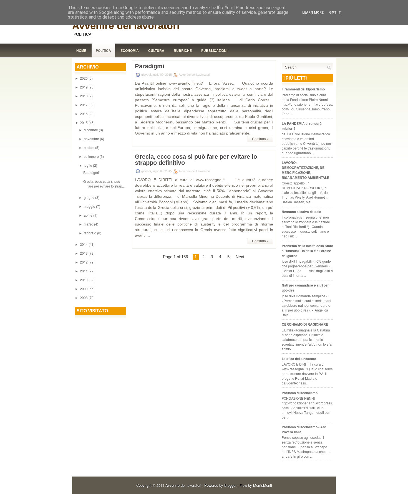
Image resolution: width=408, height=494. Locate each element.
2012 (84, 262)
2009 (84, 288)
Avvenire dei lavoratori (126, 25)
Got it (335, 12)
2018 (84, 95)
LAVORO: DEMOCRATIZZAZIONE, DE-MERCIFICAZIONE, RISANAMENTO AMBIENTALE (305, 170)
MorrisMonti (262, 485)
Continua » (260, 139)
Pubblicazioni (214, 50)
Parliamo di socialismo (300, 392)
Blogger (230, 485)
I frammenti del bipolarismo (303, 89)
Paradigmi (91, 172)
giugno (89, 197)
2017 (84, 104)
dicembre (91, 129)
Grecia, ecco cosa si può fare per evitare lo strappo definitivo (196, 160)
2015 (84, 122)
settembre (92, 156)
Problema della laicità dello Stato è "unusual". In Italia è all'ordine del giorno (307, 250)
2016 (84, 113)
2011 (84, 270)
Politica (103, 50)
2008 (84, 297)
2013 (84, 253)
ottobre (89, 147)
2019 (84, 87)
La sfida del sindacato (299, 358)
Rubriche (183, 50)
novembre (92, 138)
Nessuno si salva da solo (301, 211)
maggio (90, 206)
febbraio (90, 232)
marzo (89, 224)
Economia (129, 50)
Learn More (313, 12)
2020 (84, 78)
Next (240, 256)
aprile (88, 215)
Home (81, 50)
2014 (84, 244)
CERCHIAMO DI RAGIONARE (305, 324)
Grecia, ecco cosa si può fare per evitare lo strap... (104, 183)
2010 (84, 279)
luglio (88, 165)
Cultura (156, 50)
